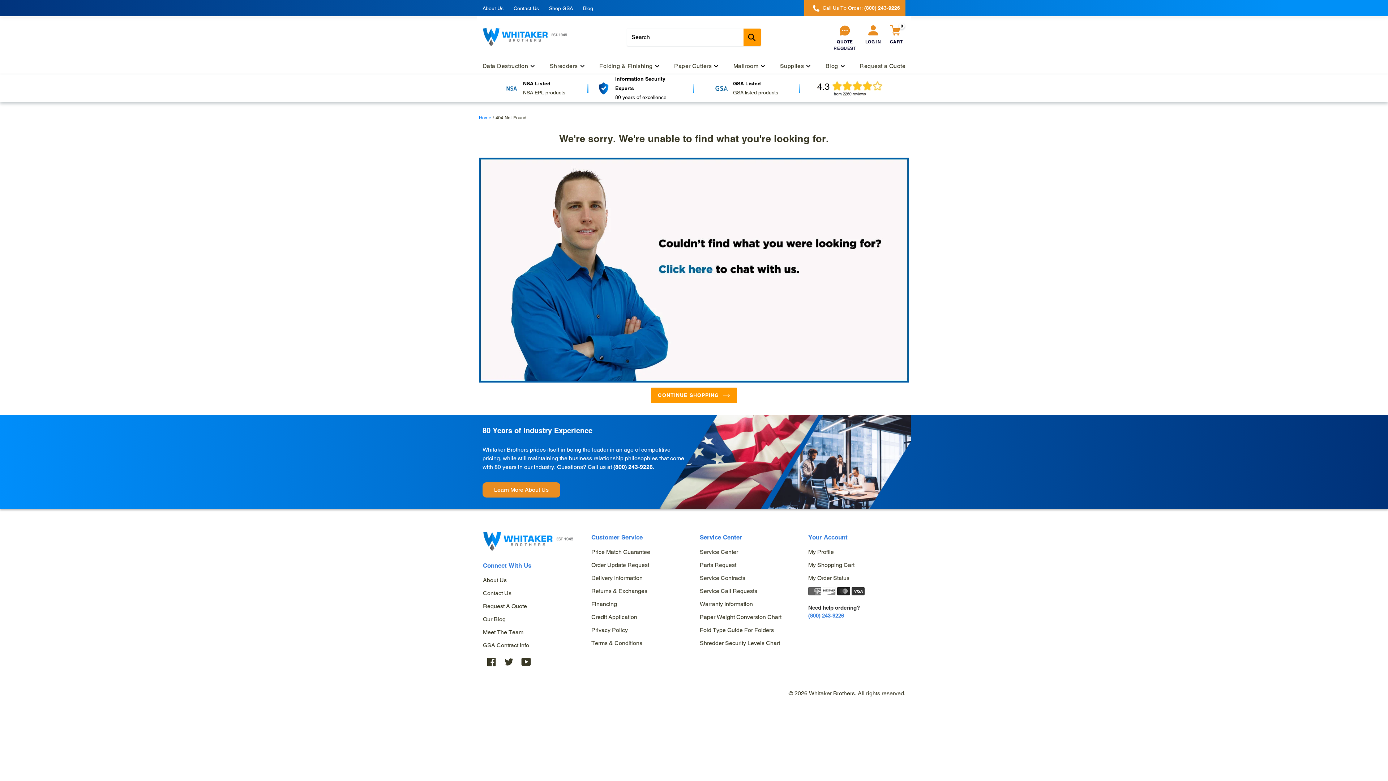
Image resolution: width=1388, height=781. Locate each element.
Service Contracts (722, 578)
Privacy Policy (609, 630)
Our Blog (494, 619)
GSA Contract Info (506, 645)
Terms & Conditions (616, 643)
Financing (604, 604)
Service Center (719, 552)
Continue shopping (688, 395)
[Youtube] (526, 661)
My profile (821, 552)
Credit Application (614, 617)
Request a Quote (505, 606)
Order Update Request (620, 565)
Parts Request (718, 565)
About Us (493, 8)
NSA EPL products (544, 92)
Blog (588, 8)
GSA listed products (755, 92)
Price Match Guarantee (620, 552)
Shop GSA (561, 8)
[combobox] (694, 37)
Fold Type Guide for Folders (737, 630)
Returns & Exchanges (619, 591)
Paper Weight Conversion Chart (740, 617)
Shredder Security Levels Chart (740, 643)
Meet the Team (503, 632)
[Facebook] (491, 661)
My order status (828, 578)
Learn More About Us (521, 489)
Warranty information (726, 604)
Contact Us (526, 8)
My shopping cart (831, 565)
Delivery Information (617, 578)
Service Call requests (728, 591)
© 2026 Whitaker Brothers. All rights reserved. (847, 693)
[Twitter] (509, 661)
